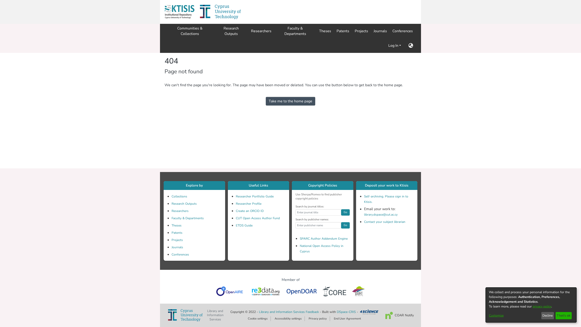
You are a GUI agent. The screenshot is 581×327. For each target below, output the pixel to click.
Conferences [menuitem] (402, 31)
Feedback (312, 312)
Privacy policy (318, 319)
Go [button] (345, 212)
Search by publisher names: (312, 219)
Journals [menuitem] (380, 31)
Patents (177, 233)
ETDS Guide (244, 225)
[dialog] (531, 305)
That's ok (563, 315)
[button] (179, 12)
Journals (177, 247)
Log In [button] (393, 45)
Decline (547, 315)
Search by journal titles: (309, 206)
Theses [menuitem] (325, 31)
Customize (496, 315)
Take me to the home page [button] (290, 101)
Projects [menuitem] (361, 31)
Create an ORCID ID (250, 211)
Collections (179, 196)
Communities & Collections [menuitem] (189, 31)
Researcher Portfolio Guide (255, 196)
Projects (177, 240)
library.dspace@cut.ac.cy (381, 214)
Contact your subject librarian (384, 222)
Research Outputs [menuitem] (231, 31)
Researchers (180, 211)
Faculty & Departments (188, 218)
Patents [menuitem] (343, 31)
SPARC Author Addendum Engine (324, 238)
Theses (177, 225)
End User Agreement (347, 319)
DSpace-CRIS (346, 312)
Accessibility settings (288, 319)
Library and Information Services (282, 312)
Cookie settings (258, 319)
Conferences (180, 254)
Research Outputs (184, 204)
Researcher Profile (248, 204)
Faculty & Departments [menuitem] (295, 31)
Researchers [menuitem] (261, 31)
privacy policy (542, 306)
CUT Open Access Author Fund (258, 218)
